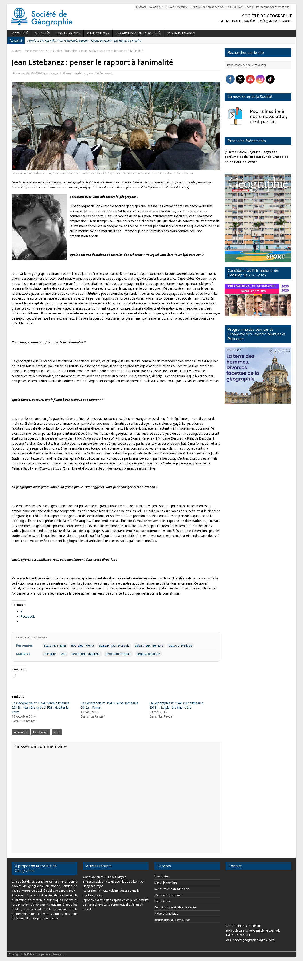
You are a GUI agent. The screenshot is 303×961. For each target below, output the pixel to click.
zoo (63, 654)
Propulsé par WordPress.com (47, 954)
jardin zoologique (148, 654)
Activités (42, 33)
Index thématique (166, 913)
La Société (19, 33)
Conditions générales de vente (175, 907)
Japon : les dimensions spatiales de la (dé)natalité (115, 900)
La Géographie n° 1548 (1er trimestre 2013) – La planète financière (176, 705)
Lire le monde (68, 33)
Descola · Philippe (180, 645)
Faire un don (234, 7)
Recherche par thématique (272, 7)
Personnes (24, 645)
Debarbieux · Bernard (149, 645)
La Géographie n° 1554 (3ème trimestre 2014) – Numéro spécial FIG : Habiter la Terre (40, 707)
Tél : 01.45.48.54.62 (238, 935)
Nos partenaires (181, 33)
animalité (50, 654)
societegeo (52, 73)
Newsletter (156, 7)
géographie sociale (118, 654)
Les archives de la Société (138, 33)
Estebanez (40, 732)
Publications (98, 33)
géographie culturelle (85, 654)
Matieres (23, 653)
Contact (141, 7)
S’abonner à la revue (168, 895)
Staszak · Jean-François (114, 645)
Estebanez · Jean (55, 645)
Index (249, 7)
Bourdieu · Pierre (82, 645)
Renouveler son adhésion (207, 7)
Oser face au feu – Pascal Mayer (104, 877)
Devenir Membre (177, 7)
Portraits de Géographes (78, 73)
